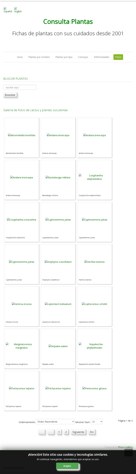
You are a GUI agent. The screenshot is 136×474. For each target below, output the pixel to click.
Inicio (20, 57)
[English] (19, 9)
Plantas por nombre (39, 57)
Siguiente (78, 432)
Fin (92, 432)
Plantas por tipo (63, 57)
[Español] (9, 9)
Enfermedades (101, 57)
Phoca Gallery (125, 447)
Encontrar (10, 94)
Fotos (118, 57)
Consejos (83, 57)
